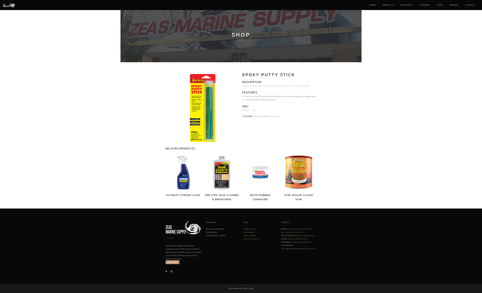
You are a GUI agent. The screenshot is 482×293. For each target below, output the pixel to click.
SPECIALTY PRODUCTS (262, 116)
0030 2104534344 (305, 236)
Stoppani (249, 232)
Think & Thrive (248, 288)
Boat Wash (250, 236)
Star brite (276, 116)
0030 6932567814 (301, 242)
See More (172, 262)
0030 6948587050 (298, 239)
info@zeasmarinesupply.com (298, 249)
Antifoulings (252, 239)
